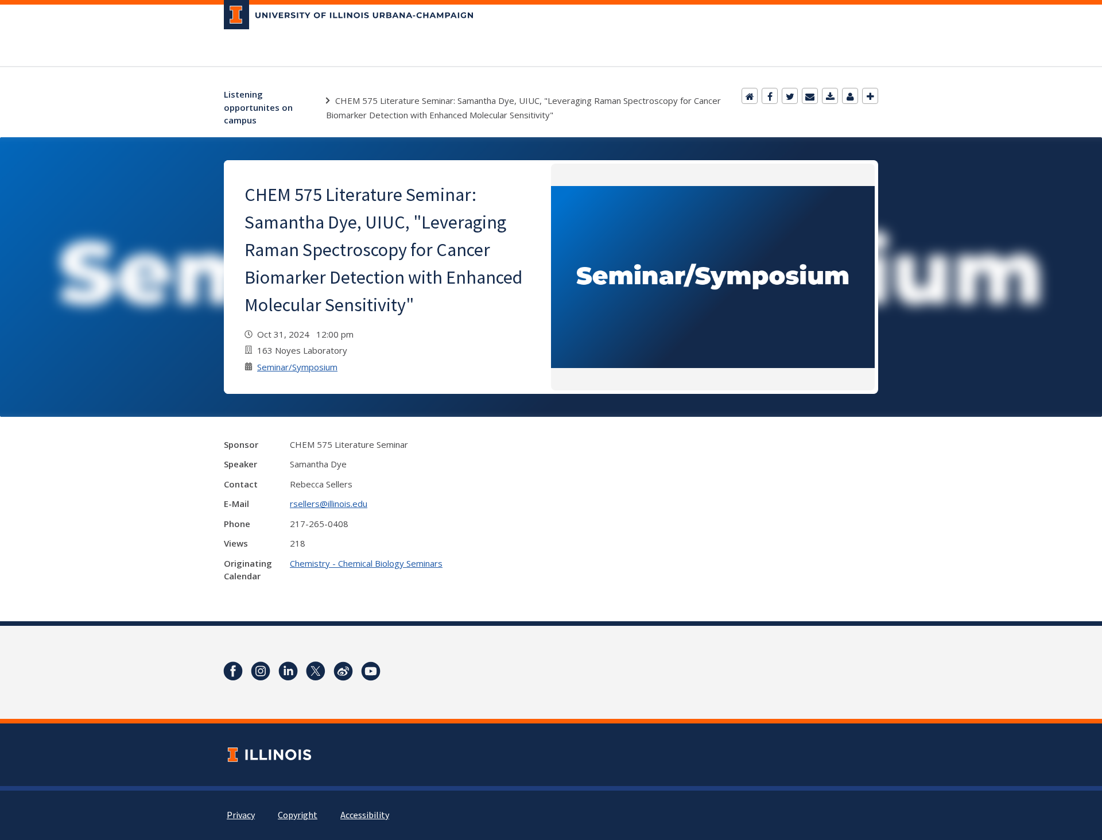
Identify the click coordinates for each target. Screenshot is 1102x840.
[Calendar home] (750, 96)
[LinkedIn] (288, 671)
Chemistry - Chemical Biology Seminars (366, 563)
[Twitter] (790, 96)
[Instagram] (260, 671)
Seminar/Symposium (297, 367)
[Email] (810, 96)
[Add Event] (870, 96)
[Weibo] (343, 671)
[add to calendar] (830, 96)
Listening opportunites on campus (258, 107)
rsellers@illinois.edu (328, 503)
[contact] (850, 96)
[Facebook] (770, 96)
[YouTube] (370, 671)
